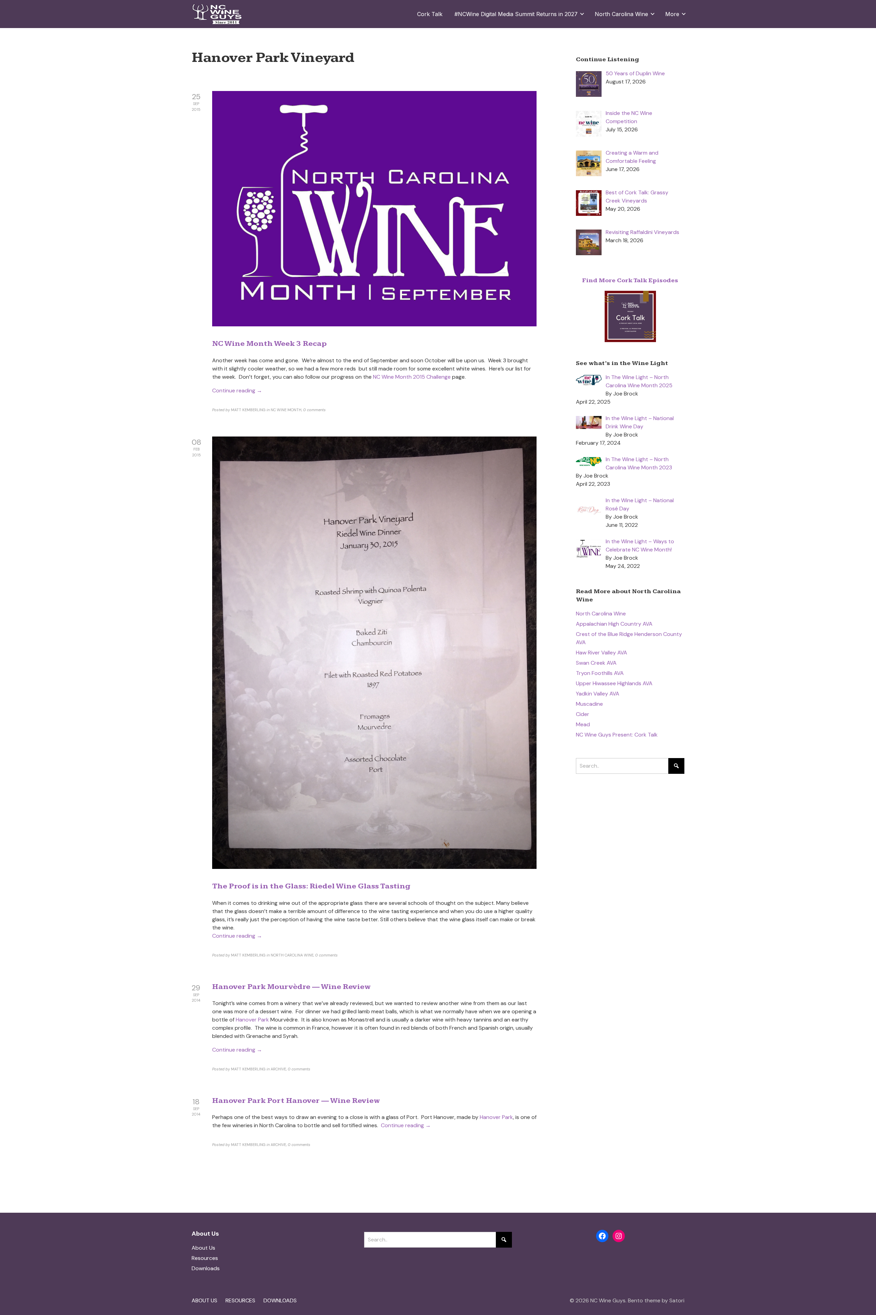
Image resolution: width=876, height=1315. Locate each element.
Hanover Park (253, 1019)
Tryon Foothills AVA (600, 673)
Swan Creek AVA (596, 662)
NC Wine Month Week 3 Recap (269, 343)
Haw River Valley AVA (601, 652)
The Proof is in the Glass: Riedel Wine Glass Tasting (311, 886)
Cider (582, 714)
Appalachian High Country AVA (614, 623)
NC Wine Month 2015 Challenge (412, 376)
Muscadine (589, 703)
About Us (203, 1247)
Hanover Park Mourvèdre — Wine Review (291, 986)
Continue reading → (237, 390)
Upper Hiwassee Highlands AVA (614, 683)
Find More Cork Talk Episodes (630, 280)
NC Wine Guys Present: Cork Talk (617, 734)
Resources (205, 1258)
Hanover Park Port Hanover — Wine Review (296, 1100)
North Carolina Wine (601, 613)
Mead (583, 724)
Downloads (206, 1268)
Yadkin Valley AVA (597, 693)
